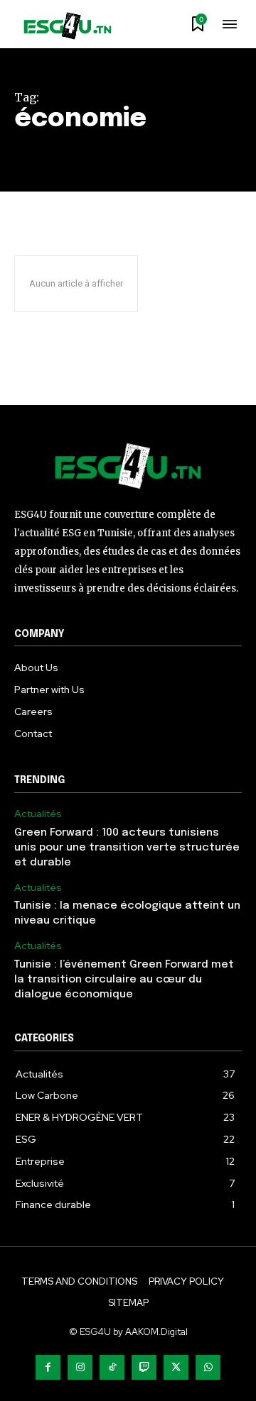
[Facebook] (48, 1367)
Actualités (38, 814)
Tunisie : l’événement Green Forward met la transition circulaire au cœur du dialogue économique (124, 979)
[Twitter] (176, 1367)
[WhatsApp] (208, 1367)
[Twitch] (144, 1367)
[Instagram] (80, 1367)
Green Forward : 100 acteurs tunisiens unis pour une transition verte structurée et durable (127, 847)
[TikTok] (112, 1367)
